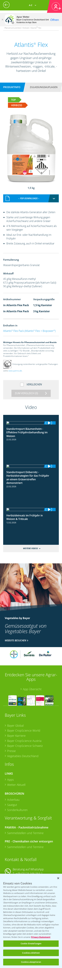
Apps (10, 779)
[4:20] (30, 423)
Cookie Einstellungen (31, 943)
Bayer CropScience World (23, 730)
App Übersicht (32, 689)
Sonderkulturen (17, 810)
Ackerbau (13, 800)
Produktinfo (11, 87)
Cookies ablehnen (31, 952)
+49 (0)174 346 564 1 (29, 873)
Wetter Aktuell (16, 785)
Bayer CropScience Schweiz (25, 746)
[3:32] (30, 466)
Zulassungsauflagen (44, 87)
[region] (31, 921)
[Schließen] (2, 20)
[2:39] (30, 509)
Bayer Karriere (16, 736)
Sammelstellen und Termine (25, 833)
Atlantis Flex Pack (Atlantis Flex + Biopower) (29, 331)
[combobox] (31, 198)
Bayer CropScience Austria (24, 741)
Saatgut (12, 805)
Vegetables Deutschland (22, 756)
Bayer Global (15, 725)
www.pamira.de (15, 370)
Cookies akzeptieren (31, 961)
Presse (11, 751)
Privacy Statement (40, 937)
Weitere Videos (30, 548)
